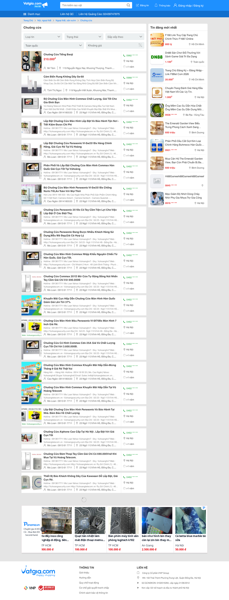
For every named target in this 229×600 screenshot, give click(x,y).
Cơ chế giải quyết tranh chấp (94, 587)
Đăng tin (144, 5)
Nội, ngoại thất (44, 20)
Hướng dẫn (85, 577)
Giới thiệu (84, 572)
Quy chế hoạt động (89, 582)
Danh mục (33, 14)
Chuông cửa (86, 20)
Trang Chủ (28, 20)
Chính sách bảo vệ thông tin (93, 592)
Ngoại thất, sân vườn (66, 20)
